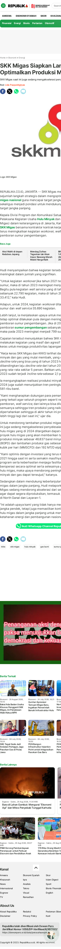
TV (1, 897)
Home (3, 57)
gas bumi (44, 546)
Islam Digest (52, 879)
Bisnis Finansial (53, 888)
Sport (48, 884)
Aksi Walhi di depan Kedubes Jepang (12, 253)
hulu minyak (30, 546)
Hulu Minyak (45, 219)
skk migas (14, 546)
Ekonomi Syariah (26, 15)
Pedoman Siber (53, 911)
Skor (48, 875)
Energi (17, 23)
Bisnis (26, 23)
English (49, 892)
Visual (26, 892)
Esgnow (4, 892)
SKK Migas (8, 227)
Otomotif (49, 23)
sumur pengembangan (30, 327)
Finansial (6, 23)
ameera (7, 15)
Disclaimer (5, 916)
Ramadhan (28, 897)
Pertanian (37, 23)
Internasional (6, 888)
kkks (3, 546)
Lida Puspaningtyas (15, 84)
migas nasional (11, 200)
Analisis (27, 884)
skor (43, 15)
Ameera (4, 875)
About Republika (8, 911)
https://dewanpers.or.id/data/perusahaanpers (25, 932)
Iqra (25, 879)
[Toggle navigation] (3, 5)
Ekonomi (12, 57)
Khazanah (5, 879)
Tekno (26, 888)
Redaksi (27, 911)
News (3, 884)
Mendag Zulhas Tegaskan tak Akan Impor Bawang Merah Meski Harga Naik (41, 255)
